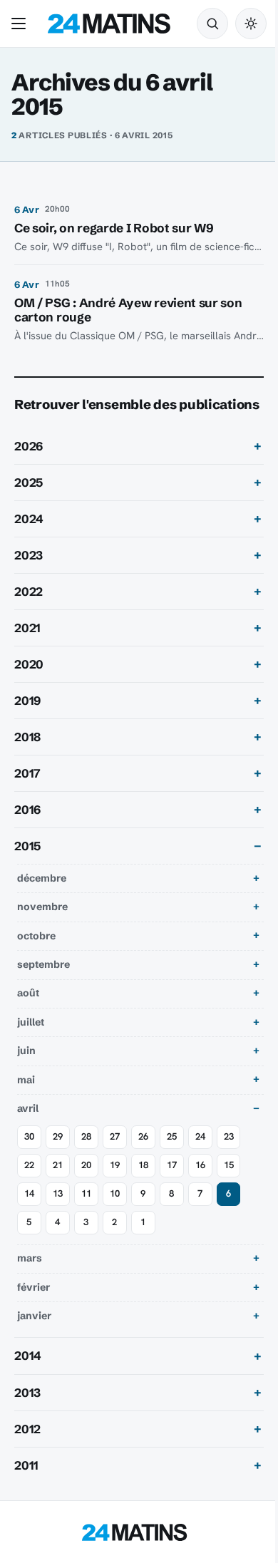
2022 (28, 611)
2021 (27, 648)
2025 (28, 502)
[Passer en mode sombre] (251, 23)
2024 (28, 539)
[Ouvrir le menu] (21, 23)
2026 (28, 466)
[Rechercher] (212, 23)
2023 (28, 575)
